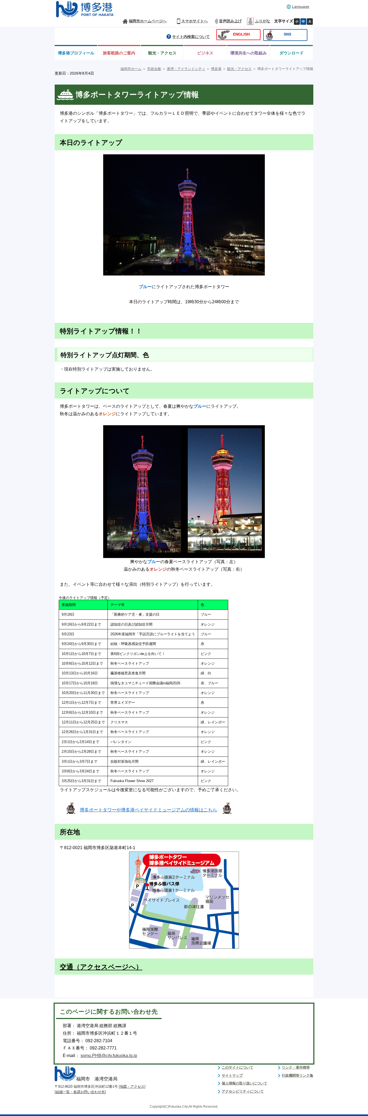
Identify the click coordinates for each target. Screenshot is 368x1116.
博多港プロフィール (76, 53)
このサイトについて (237, 1067)
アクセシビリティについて (243, 1091)
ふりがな (262, 21)
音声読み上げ (230, 21)
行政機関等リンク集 (297, 1075)
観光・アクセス (162, 53)
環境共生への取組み (248, 53)
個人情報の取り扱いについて (244, 1083)
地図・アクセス (132, 1086)
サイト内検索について (191, 36)
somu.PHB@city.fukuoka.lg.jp (109, 1055)
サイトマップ (232, 1075)
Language (300, 7)
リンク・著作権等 (296, 1067)
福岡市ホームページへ (147, 21)
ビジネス (205, 53)
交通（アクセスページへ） (101, 967)
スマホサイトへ (194, 21)
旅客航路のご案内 (119, 53)
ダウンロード (291, 53)
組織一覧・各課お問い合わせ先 (80, 1092)
